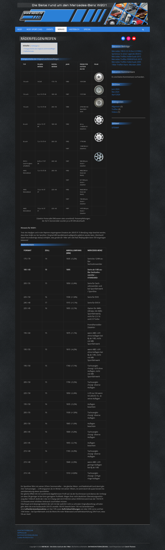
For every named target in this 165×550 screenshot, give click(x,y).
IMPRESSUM (21, 533)
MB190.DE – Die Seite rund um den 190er (56, 547)
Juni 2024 (115, 89)
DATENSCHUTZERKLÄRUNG (27, 535)
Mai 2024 (115, 92)
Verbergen (34, 46)
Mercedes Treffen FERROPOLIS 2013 (127, 59)
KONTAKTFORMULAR (25, 530)
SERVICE (61, 29)
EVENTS (50, 29)
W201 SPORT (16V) (34, 29)
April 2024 (116, 94)
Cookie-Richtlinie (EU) (25, 537)
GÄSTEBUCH (74, 29)
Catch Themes (130, 547)
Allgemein (116, 106)
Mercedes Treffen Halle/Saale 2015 (126, 56)
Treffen (115, 109)
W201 (19, 29)
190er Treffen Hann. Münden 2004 (126, 64)
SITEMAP (115, 127)
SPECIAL (87, 29)
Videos (114, 112)
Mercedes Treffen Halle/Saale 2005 (126, 62)
